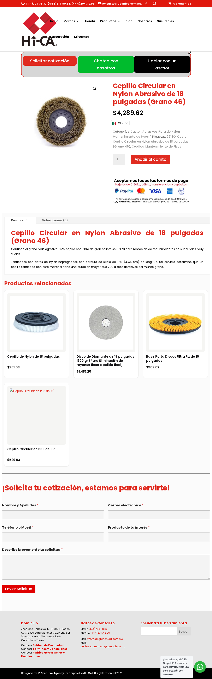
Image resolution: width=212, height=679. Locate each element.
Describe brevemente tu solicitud (32, 550)
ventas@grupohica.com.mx (105, 639)
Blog (129, 21)
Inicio (54, 21)
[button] (94, 88)
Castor (135, 132)
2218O (171, 136)
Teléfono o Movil (17, 527)
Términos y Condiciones (50, 649)
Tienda (89, 21)
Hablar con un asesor (162, 64)
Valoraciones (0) (55, 220)
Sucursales (165, 21)
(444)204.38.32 (97, 629)
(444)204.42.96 (100, 632)
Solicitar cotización (49, 61)
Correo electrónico (125, 505)
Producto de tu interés (129, 527)
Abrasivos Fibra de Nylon (161, 132)
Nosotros (145, 21)
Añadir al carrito (150, 159)
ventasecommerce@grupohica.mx (103, 646)
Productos (108, 21)
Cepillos (138, 146)
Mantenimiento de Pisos (131, 136)
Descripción (20, 220)
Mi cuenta (81, 37)
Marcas (69, 21)
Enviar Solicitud (18, 588)
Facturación (59, 37)
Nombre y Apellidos (20, 505)
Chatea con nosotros (106, 64)
